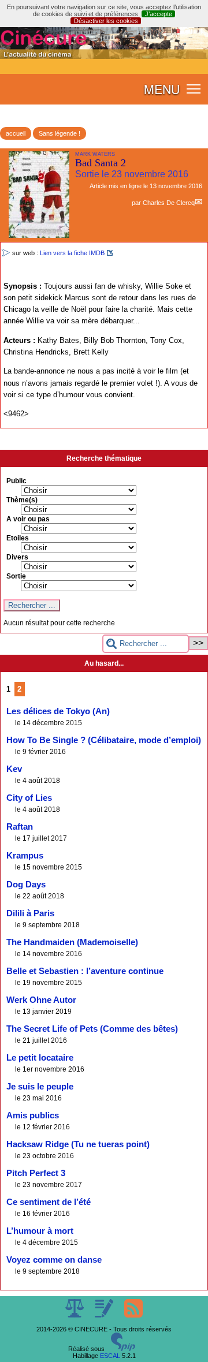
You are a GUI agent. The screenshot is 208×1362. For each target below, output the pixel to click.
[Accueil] (104, 56)
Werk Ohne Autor (41, 1000)
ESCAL (110, 1355)
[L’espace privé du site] (105, 1315)
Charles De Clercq (169, 202)
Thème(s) (22, 500)
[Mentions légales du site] (75, 1315)
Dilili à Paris (30, 913)
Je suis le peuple (39, 1086)
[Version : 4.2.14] (123, 1348)
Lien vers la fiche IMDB (72, 252)
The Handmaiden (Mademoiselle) (72, 942)
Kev (14, 769)
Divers (17, 557)
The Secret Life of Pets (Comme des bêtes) (92, 1028)
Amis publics (32, 1115)
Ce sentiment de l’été (48, 1202)
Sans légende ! (59, 133)
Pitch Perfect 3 (35, 1173)
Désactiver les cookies (106, 20)
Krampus (24, 855)
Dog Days (26, 884)
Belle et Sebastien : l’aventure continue (85, 971)
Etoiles (17, 538)
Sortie (16, 576)
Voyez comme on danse (54, 1259)
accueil (15, 133)
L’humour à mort (39, 1231)
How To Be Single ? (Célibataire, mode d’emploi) (103, 740)
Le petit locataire (39, 1057)
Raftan (19, 826)
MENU (162, 89)
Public (16, 481)
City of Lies (29, 798)
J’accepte (158, 13)
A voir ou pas (28, 519)
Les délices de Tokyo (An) (58, 711)
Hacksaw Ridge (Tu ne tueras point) (78, 1144)
